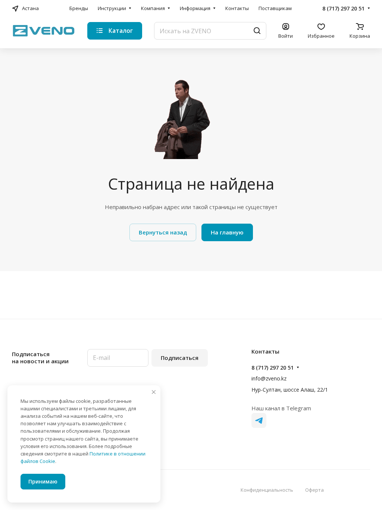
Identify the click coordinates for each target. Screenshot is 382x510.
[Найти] (257, 31)
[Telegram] (258, 420)
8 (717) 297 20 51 (343, 8)
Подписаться (179, 357)
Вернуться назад (163, 232)
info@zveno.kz (268, 378)
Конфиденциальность (267, 489)
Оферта (314, 489)
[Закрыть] (153, 392)
